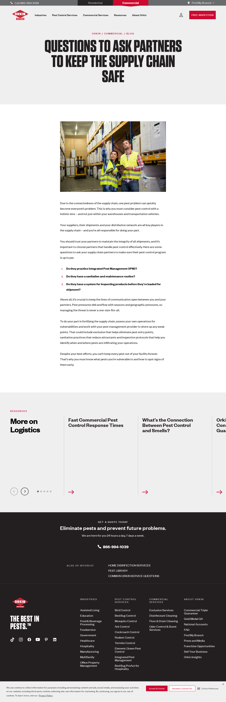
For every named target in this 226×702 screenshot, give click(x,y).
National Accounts (196, 624)
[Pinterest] (46, 639)
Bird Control (122, 610)
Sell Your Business (195, 651)
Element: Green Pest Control (128, 649)
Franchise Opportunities (199, 646)
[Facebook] (29, 639)
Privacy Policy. (46, 695)
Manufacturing (89, 651)
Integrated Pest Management (125, 658)
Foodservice (88, 629)
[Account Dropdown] (181, 15)
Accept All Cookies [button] (157, 688)
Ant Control (122, 626)
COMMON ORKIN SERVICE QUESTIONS (133, 576)
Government (88, 635)
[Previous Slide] (14, 491)
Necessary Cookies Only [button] (182, 688)
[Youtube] (38, 639)
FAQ (186, 629)
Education (86, 615)
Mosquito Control (126, 621)
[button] (208, 688)
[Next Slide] (25, 491)
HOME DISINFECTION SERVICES (129, 565)
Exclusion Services (161, 610)
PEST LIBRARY (118, 570)
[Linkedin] (55, 639)
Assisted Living (89, 610)
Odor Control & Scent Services (163, 627)
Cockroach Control (127, 632)
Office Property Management (89, 663)
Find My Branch (194, 635)
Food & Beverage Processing (91, 622)
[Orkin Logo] (20, 15)
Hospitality (87, 646)
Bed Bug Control (125, 615)
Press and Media (194, 640)
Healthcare (87, 640)
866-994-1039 (116, 546)
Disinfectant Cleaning (163, 615)
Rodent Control (124, 637)
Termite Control (125, 643)
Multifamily (87, 657)
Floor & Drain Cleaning (163, 621)
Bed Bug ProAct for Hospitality (127, 667)
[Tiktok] (12, 639)
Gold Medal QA (193, 619)
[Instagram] (21, 639)
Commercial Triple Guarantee (196, 611)
